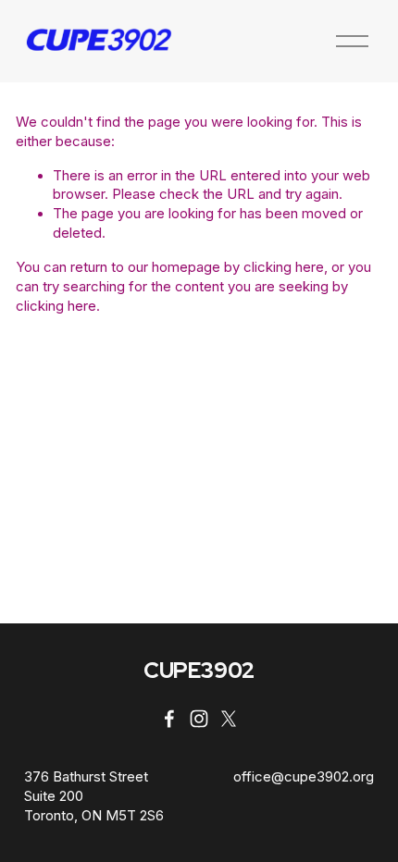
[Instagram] (199, 718)
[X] (228, 718)
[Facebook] (169, 718)
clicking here (283, 267)
